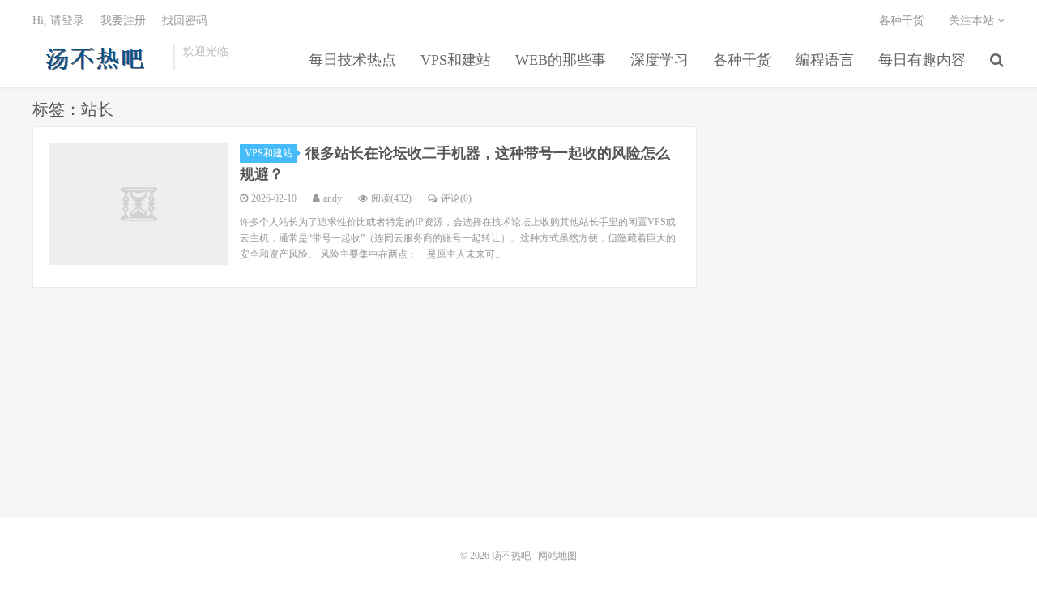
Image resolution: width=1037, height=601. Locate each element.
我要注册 (123, 21)
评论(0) (456, 198)
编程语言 (825, 60)
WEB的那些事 (560, 60)
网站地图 (557, 555)
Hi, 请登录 (58, 21)
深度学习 (659, 60)
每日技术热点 (352, 60)
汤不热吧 (98, 57)
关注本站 (973, 21)
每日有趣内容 (922, 60)
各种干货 (742, 60)
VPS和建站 (455, 60)
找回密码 (184, 21)
